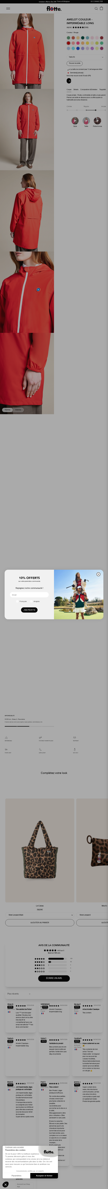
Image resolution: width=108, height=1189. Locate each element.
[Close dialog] (98, 574)
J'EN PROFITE (29, 610)
